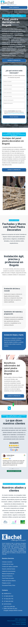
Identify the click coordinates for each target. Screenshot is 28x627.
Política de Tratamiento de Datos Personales (16, 113)
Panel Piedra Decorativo (8, 578)
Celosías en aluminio (7, 561)
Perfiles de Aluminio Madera (9, 580)
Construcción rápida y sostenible (10, 566)
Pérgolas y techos (6, 583)
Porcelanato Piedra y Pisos (8, 585)
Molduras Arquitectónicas (8, 573)
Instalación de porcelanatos (8, 571)
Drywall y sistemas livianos (8, 568)
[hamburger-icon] (23, 3)
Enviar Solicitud (14, 116)
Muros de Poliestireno (7, 576)
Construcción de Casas (7, 564)
